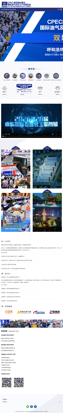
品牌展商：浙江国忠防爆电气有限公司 (10, 292)
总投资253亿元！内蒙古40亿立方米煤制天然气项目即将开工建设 (16, 260)
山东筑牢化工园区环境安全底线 (8, 264)
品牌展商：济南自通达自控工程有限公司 (11, 296)
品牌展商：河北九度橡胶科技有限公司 (10, 277)
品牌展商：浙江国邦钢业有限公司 (9, 300)
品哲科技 (5, 401)
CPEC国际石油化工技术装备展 (8, 9)
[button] (62, 57)
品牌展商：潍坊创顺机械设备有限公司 (10, 288)
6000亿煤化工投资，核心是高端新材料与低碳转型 (13, 268)
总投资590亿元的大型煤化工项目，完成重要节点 (13, 256)
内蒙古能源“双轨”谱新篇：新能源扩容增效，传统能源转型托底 (16, 244)
